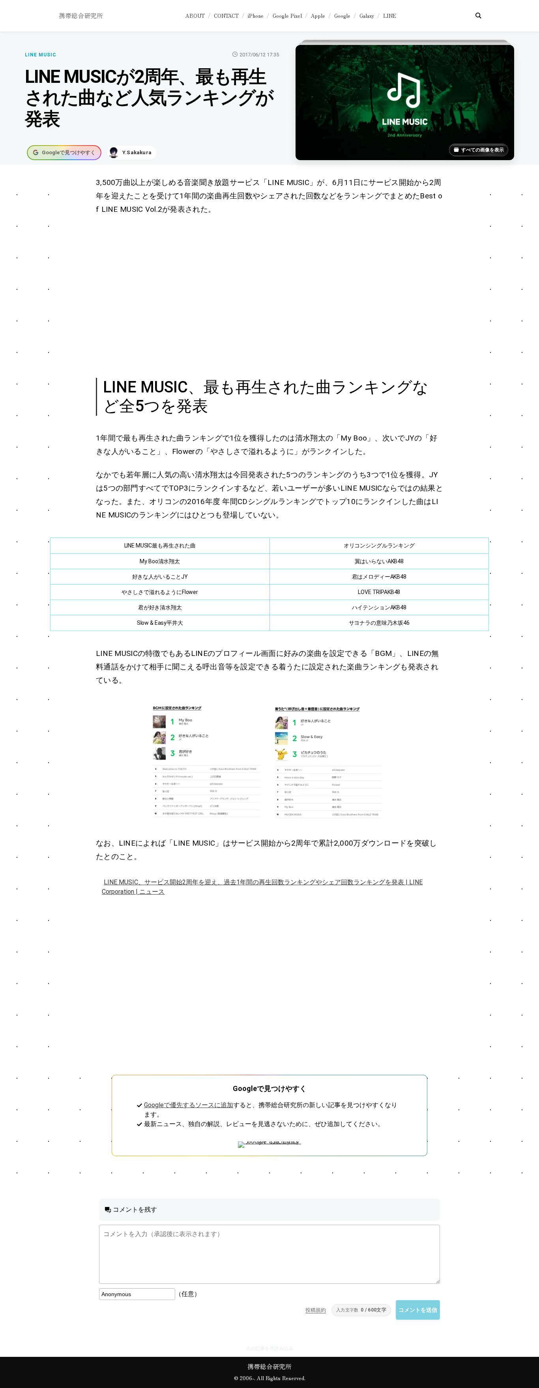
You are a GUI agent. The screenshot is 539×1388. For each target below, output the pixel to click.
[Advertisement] (269, 295)
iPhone (256, 15)
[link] (208, 762)
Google (342, 15)
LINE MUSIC (40, 55)
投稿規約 (315, 1310)
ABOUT (195, 15)
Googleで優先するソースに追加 (188, 1105)
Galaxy (366, 15)
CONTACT (226, 15)
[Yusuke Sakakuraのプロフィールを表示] (132, 153)
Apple (318, 15)
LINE (389, 15)
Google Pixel (287, 15)
